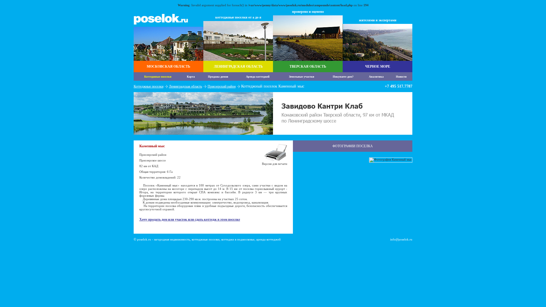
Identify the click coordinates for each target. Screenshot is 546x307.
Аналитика (376, 76)
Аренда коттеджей (258, 76)
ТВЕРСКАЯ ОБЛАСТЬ (307, 67)
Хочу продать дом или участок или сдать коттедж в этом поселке (189, 219)
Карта (191, 76)
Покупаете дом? (343, 76)
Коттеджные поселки (157, 76)
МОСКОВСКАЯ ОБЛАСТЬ (168, 67)
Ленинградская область (185, 86)
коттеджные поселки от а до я (238, 17)
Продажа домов (218, 76)
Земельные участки (301, 76)
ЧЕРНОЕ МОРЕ (377, 67)
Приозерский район (221, 86)
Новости (401, 76)
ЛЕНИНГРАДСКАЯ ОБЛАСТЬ (238, 67)
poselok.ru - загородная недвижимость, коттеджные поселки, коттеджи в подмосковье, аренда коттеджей (209, 239)
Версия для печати (274, 163)
